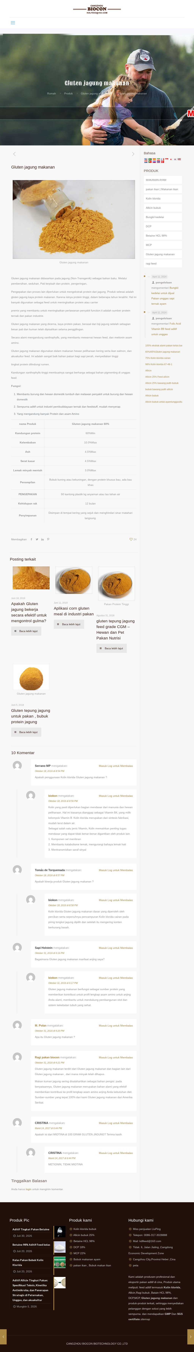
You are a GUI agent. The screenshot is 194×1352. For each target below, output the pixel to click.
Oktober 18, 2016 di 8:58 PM (63, 905)
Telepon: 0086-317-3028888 (150, 1235)
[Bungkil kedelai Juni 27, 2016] (190, 1336)
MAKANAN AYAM (156, 179)
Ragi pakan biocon (47, 1057)
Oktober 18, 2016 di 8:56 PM (63, 801)
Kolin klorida (153, 198)
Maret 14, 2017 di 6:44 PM (48, 1128)
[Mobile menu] (13, 23)
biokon (52, 795)
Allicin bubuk (153, 207)
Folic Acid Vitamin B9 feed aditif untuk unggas (166, 329)
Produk (68, 93)
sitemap (145, 1319)
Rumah (51, 93)
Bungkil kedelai (155, 217)
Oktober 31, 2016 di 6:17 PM (63, 983)
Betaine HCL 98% (156, 235)
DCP (148, 226)
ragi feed (151, 263)
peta (135, 1265)
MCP (149, 244)
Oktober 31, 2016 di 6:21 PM (49, 1062)
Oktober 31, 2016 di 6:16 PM (49, 953)
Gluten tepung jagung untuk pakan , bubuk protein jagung (30, 716)
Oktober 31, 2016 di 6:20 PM (49, 1031)
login (28, 1189)
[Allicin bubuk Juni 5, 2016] (3, 1336)
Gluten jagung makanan (95, 93)
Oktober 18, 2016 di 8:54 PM (49, 771)
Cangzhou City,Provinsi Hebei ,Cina (154, 1259)
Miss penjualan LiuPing (147, 1228)
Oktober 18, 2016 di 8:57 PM (49, 875)
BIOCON (87, 1343)
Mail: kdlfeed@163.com (147, 1241)
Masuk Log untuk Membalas (116, 765)
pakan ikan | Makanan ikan (162, 189)
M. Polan (40, 1025)
